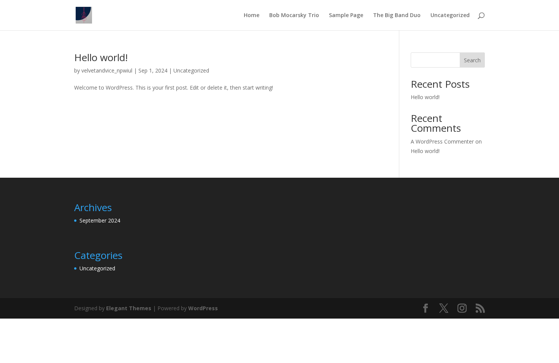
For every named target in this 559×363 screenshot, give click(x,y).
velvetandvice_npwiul (106, 70)
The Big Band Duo (397, 16)
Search (472, 60)
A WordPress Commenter (442, 141)
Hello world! (101, 57)
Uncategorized (450, 16)
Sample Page (346, 16)
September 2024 (99, 220)
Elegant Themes (128, 308)
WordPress (203, 308)
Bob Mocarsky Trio (294, 16)
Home (251, 16)
